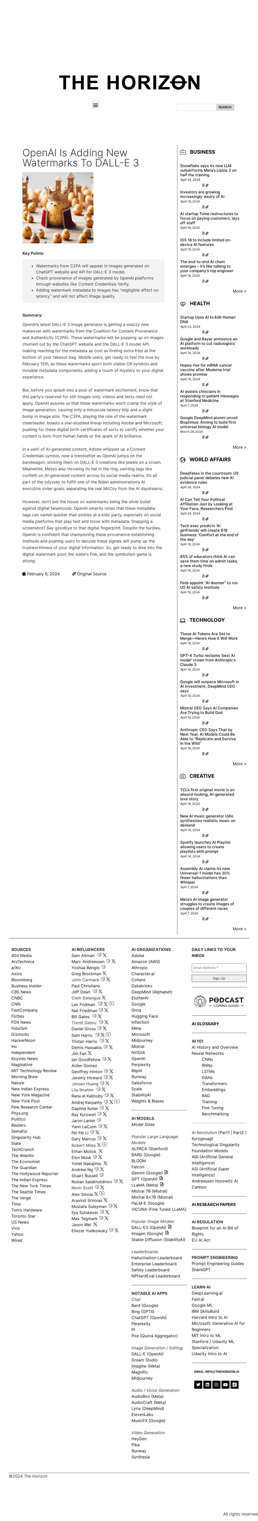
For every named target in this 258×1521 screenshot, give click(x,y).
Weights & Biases (148, 1100)
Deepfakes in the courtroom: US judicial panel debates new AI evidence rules (209, 478)
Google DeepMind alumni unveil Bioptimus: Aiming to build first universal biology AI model (209, 422)
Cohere (138, 979)
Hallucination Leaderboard (157, 1257)
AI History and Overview (215, 1047)
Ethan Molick (85, 1151)
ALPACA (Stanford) (150, 1148)
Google (138, 1004)
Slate (16, 1143)
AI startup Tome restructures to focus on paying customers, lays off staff (209, 218)
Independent (23, 1052)
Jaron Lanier (83, 1120)
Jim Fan (79, 1053)
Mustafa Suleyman (89, 1206)
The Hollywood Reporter (34, 1173)
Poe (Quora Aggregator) (155, 1335)
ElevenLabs (142, 1414)
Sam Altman (83, 955)
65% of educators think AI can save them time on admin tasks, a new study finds (209, 561)
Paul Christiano (86, 985)
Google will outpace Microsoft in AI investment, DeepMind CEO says (209, 686)
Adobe (138, 955)
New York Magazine (30, 1094)
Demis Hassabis (87, 1047)
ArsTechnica (22, 961)
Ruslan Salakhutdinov (92, 1181)
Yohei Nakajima (86, 1163)
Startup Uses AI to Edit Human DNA (208, 319)
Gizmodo (20, 1034)
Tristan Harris (84, 1041)
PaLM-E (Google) (148, 1203)
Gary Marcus (84, 1138)
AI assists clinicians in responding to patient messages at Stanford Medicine (209, 396)
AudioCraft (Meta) (149, 1402)
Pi (133, 1329)
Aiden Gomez (84, 1065)
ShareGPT (201, 1269)
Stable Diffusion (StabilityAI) (158, 1239)
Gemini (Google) (147, 1172)
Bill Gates (80, 1016)
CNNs (207, 1059)
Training (209, 1101)
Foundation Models (210, 1150)
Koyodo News (24, 1058)
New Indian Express (30, 1088)
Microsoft (141, 1034)
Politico (18, 1119)
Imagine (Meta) (146, 1366)
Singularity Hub (26, 1137)
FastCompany (24, 1010)
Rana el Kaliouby (87, 1095)
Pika (136, 1444)
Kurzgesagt (202, 1138)
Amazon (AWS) (146, 961)
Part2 (238, 1132)
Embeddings (213, 1089)
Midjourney (142, 1040)
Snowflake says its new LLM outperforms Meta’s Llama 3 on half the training (208, 170)
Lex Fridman (83, 1004)
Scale (137, 1088)
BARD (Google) (146, 1154)
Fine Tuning (212, 1107)
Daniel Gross (84, 1028)
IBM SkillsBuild (205, 1311)
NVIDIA (138, 1052)
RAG (206, 1095)
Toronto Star (23, 1216)
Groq (136, 1010)
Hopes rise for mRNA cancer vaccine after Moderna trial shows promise (206, 370)
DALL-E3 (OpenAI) (149, 1227)
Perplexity (141, 1064)
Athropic (140, 967)
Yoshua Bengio (86, 967)
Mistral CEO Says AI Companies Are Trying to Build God (209, 710)
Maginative (21, 1064)
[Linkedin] (207, 1385)
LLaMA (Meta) (145, 1185)
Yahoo (17, 1234)
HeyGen (139, 1438)
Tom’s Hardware (26, 1210)
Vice (15, 1228)
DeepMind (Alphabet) (152, 991)
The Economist (25, 1161)
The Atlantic (22, 1155)
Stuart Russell (85, 1175)
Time (16, 1203)
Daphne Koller (85, 1108)
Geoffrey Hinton (87, 1071)
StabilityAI (141, 1094)
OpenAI (138, 1058)
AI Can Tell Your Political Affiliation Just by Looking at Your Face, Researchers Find (206, 504)
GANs (207, 1077)
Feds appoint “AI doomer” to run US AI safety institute (209, 585)
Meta (136, 1028)
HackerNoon (23, 1040)
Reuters (18, 1125)
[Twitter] (198, 1385)
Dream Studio (145, 1359)
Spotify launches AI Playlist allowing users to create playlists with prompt (205, 847)
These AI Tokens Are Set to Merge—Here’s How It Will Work (209, 636)
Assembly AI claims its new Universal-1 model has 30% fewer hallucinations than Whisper (205, 875)
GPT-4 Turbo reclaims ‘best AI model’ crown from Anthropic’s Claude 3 (208, 660)
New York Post (25, 1100)
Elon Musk (81, 1157)
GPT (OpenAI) (145, 1178)
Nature (17, 1082)
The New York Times (31, 1185)
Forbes (17, 1016)
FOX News (21, 1022)
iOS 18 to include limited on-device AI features (206, 242)
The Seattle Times (28, 1191)
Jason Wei (81, 1224)
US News (20, 1222)
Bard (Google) (145, 1305)
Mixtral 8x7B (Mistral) (152, 1197)
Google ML (202, 1305)
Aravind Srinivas (87, 1200)
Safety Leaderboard (151, 1269)
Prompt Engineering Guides (218, 1263)
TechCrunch (22, 1149)
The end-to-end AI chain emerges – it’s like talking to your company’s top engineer (206, 266)
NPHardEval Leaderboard (156, 1275)
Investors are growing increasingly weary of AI (202, 194)
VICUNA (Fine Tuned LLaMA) (159, 1209)
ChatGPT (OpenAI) (149, 1317)
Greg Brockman (86, 973)
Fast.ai (198, 1299)
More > (240, 291)
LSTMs (208, 1071)
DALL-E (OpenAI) (148, 1353)
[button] (95, 105)
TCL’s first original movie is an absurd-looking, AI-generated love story (207, 794)
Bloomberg (21, 979)
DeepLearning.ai (207, 1293)
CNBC (17, 997)
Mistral (138, 1046)
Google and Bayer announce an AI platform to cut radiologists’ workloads (208, 343)
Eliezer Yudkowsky (90, 1230)
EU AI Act (201, 1240)
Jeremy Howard (87, 1077)
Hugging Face (145, 1016)
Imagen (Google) (148, 1233)
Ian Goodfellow (86, 1059)
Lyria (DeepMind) (148, 1408)
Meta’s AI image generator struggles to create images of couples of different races (207, 904)
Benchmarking (215, 1113)
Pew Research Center (31, 1107)
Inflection (140, 1022)
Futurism (19, 1028)
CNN (15, 1004)
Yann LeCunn (84, 1126)
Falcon (138, 1166)
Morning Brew (24, 1076)
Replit (137, 1070)
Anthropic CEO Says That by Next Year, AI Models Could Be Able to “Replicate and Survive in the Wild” (208, 736)
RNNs (207, 1065)
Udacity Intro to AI (209, 1353)
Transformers (214, 1083)
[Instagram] (216, 1385)
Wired (16, 1240)
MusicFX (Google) (149, 1420)
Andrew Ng (82, 1169)
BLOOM (139, 1160)
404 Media (21, 955)
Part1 (225, 1132)
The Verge (21, 1197)
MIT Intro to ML (206, 1335)
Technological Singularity (216, 1144)
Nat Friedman (84, 1010)
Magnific (140, 1372)
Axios (16, 973)
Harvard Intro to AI (210, 1317)
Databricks (142, 985)
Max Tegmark (85, 1218)
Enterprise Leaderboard (154, 1263)
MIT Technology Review (34, 1070)
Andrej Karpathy (87, 1102)
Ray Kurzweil (84, 1114)
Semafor (19, 1131)
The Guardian (24, 1167)
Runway (139, 1076)
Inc (14, 1046)
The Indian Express (29, 1179)
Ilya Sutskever (85, 1212)
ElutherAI (140, 997)
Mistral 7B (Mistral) (150, 1191)
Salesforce (142, 1082)
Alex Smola (82, 1194)
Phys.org (19, 1113)
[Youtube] (225, 1385)
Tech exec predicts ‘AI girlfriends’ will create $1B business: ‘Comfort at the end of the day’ (209, 532)
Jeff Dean (81, 991)
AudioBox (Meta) (148, 1396)
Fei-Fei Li (80, 1132)
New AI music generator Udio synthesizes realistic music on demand (207, 821)
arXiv (16, 967)
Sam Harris (82, 1035)
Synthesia (141, 1456)
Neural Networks (208, 1053)
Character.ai (143, 973)
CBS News (21, 991)
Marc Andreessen (88, 961)
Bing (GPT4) (143, 1311)
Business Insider (26, 985)
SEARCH (225, 107)
